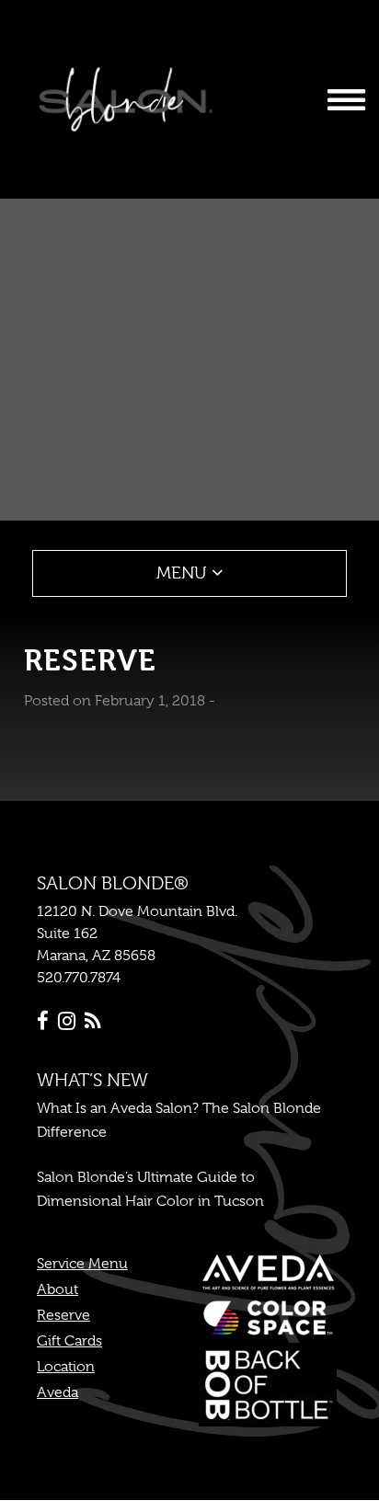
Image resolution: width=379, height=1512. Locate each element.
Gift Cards (69, 1341)
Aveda (57, 1392)
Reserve (63, 1315)
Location (66, 1366)
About (57, 1289)
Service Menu (82, 1263)
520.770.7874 (79, 977)
